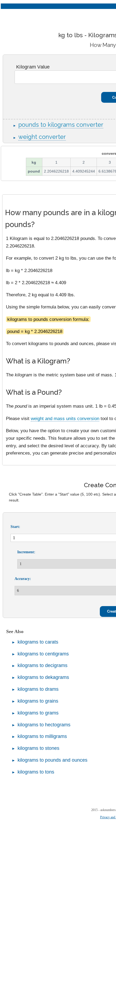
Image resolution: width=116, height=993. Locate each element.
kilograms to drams (38, 689)
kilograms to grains (38, 701)
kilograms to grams (38, 713)
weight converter (42, 136)
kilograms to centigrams (43, 654)
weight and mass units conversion (65, 418)
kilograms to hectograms (44, 724)
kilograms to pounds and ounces (52, 760)
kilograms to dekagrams (43, 677)
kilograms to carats (38, 642)
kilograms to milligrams (42, 736)
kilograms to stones (38, 748)
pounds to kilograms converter (60, 124)
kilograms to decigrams (42, 665)
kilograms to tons (36, 772)
